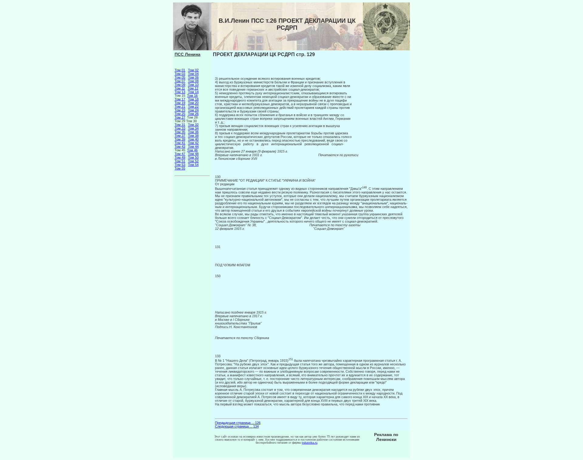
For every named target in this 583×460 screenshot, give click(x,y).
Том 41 (180, 143)
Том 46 (192, 150)
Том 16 (192, 95)
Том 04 (193, 74)
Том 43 (180, 146)
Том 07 (180, 81)
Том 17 (180, 99)
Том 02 (193, 70)
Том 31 (180, 124)
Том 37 (180, 135)
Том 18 (193, 99)
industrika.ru (309, 442)
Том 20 (193, 103)
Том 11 (180, 88)
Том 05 (180, 77)
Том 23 (180, 110)
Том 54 (193, 164)
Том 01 (180, 70)
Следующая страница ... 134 (237, 426)
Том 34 (193, 128)
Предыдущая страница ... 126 (238, 423)
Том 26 (193, 114)
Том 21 (180, 106)
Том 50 (193, 157)
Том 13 (180, 92)
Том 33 (180, 128)
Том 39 (180, 139)
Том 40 (193, 139)
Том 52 (193, 161)
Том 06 (193, 77)
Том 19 (180, 103)
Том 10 (193, 84)
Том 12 (193, 88)
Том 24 (193, 110)
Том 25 (180, 114)
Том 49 (180, 157)
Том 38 (193, 135)
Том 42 (193, 143)
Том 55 (180, 168)
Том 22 (193, 106)
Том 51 (180, 161)
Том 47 (180, 154)
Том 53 (180, 164)
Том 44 (193, 146)
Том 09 (180, 84)
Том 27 (180, 117)
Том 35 (180, 132)
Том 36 (193, 132)
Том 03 (180, 74)
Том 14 (193, 92)
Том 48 (193, 154)
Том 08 (193, 81)
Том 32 (193, 124)
